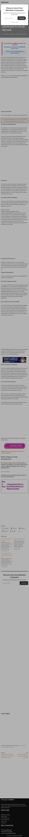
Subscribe (21, 18)
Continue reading (14, 22)
